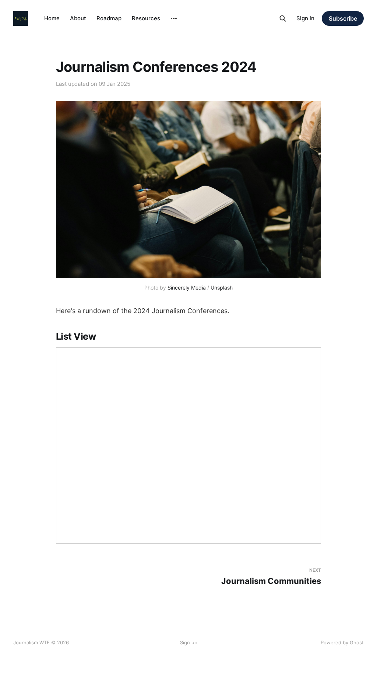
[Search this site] (282, 18)
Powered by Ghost (342, 642)
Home (52, 18)
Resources (146, 18)
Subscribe (343, 18)
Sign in (305, 18)
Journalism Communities (271, 576)
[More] (173, 18)
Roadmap (108, 18)
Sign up (188, 642)
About (78, 18)
